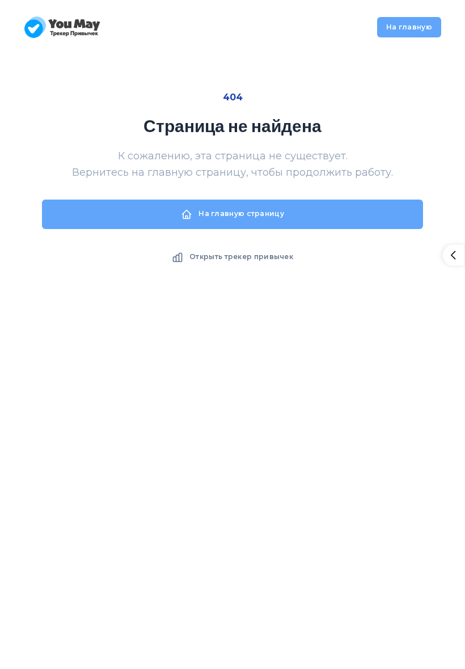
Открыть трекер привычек (240, 256)
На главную (409, 27)
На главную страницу (240, 213)
